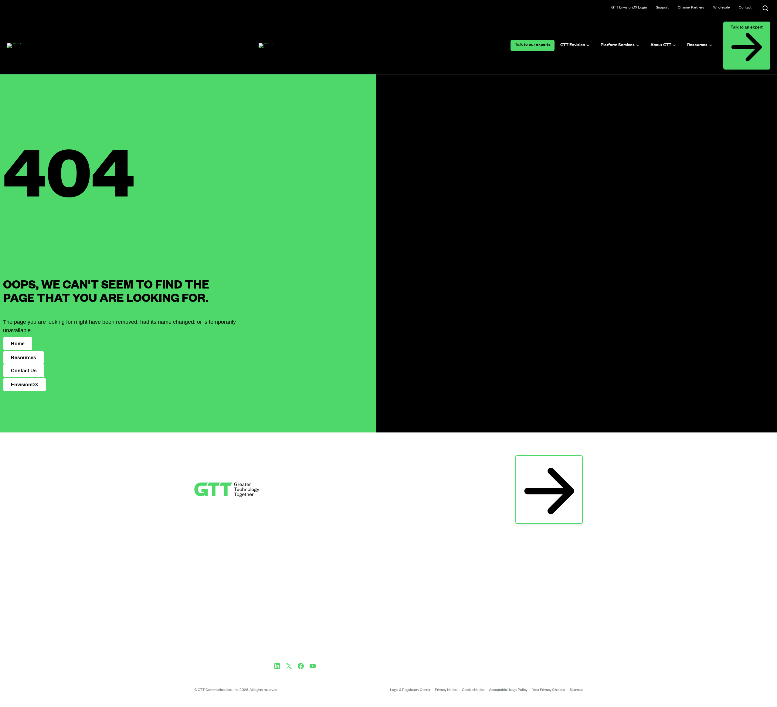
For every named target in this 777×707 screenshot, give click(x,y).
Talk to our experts (533, 45)
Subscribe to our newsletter (549, 461)
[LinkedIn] (277, 666)
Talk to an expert (747, 28)
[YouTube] (312, 666)
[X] (289, 666)
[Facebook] (300, 666)
